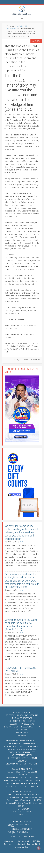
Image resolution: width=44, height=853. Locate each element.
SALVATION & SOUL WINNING (22, 812)
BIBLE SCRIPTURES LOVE (22, 712)
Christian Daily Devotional (22, 10)
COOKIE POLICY (22, 735)
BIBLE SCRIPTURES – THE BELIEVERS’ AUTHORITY (22, 727)
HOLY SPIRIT (22, 806)
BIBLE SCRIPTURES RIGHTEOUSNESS (22, 721)
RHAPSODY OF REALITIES (22, 791)
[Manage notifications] (39, 848)
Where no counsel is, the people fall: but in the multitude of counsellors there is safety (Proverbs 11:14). (21, 624)
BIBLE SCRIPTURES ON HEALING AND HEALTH (22, 764)
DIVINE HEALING (23, 809)
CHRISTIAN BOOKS (22, 730)
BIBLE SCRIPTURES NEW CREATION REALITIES (22, 715)
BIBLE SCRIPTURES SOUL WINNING (22, 724)
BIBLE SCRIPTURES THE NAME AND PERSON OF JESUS (22, 746)
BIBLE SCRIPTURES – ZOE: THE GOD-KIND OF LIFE (22, 786)
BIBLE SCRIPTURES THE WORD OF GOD (22, 749)
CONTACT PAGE (22, 733)
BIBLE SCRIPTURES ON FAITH (22, 755)
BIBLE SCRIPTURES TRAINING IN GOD (22, 752)
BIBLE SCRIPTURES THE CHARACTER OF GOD (22, 741)
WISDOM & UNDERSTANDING (32, 360)
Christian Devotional (25, 841)
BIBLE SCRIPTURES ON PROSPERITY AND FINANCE (22, 781)
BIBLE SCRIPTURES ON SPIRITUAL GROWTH (22, 783)
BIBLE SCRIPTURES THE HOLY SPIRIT (22, 744)
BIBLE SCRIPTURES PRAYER (22, 718)
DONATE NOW (22, 815)
